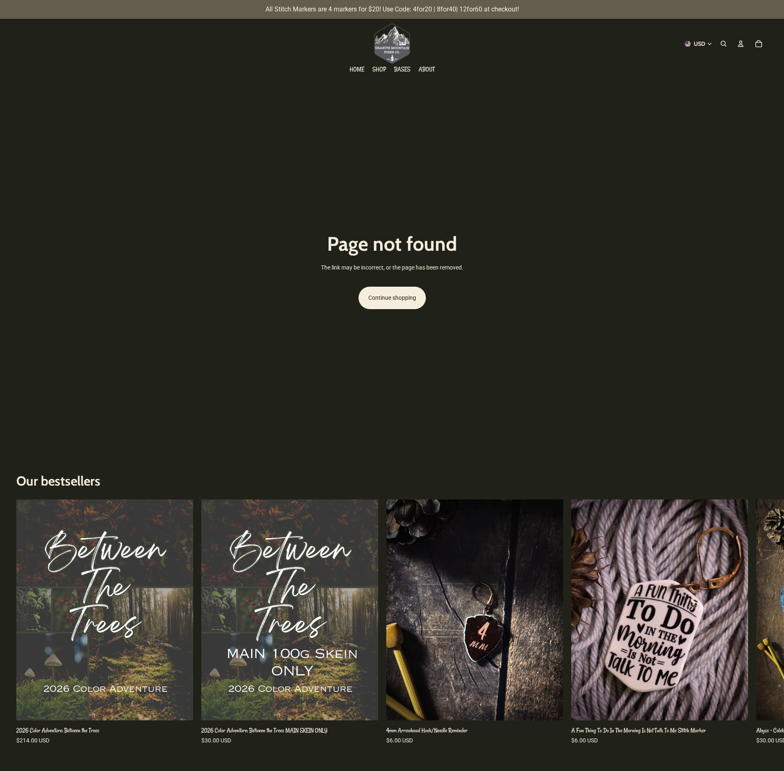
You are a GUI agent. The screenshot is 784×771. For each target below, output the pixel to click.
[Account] (741, 44)
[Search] (724, 44)
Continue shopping (392, 297)
